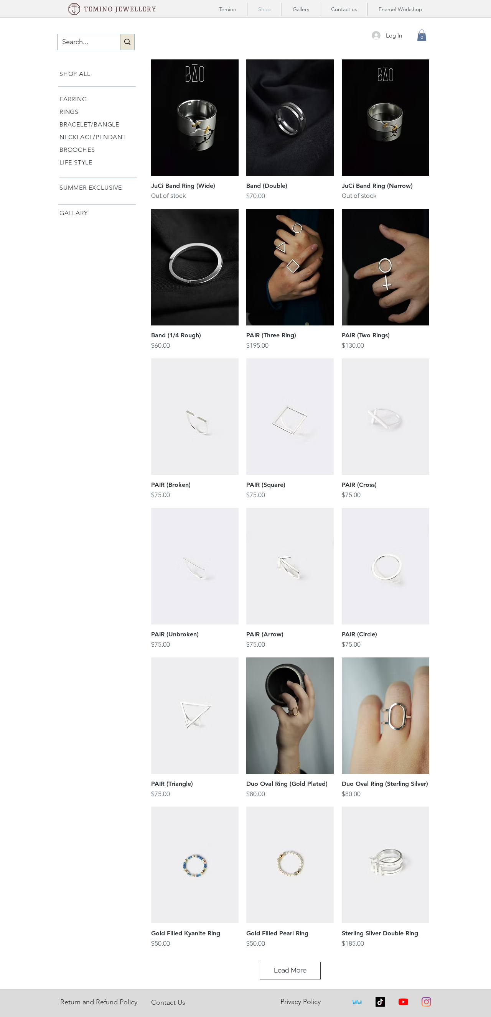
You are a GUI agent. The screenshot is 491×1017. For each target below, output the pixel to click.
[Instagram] (426, 1002)
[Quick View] (195, 117)
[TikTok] (380, 1002)
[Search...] (127, 42)
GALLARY (73, 213)
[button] (422, 35)
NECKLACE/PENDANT (92, 137)
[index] (357, 1002)
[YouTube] (403, 1002)
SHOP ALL (74, 73)
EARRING (73, 99)
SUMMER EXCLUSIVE (90, 187)
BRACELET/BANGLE (89, 124)
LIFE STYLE (75, 162)
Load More (290, 970)
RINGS (69, 111)
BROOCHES (77, 149)
